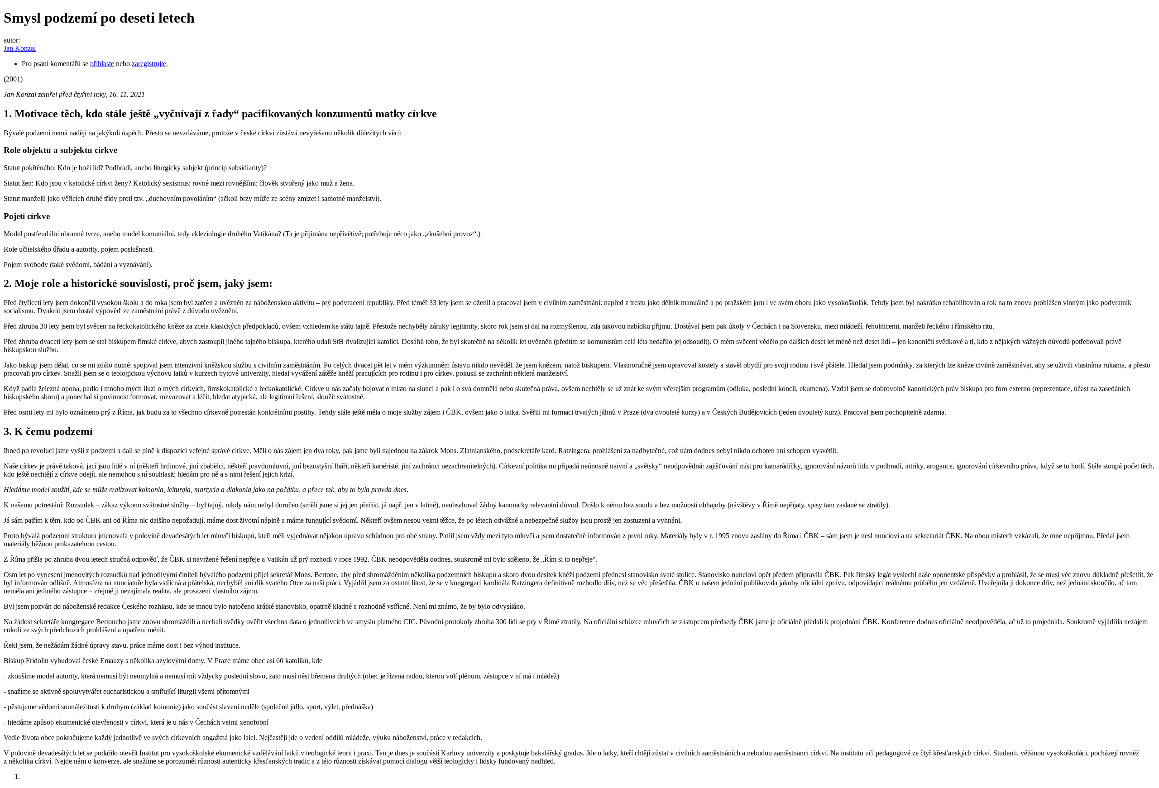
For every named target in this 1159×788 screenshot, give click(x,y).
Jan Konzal (20, 48)
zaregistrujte (149, 63)
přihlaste (102, 63)
